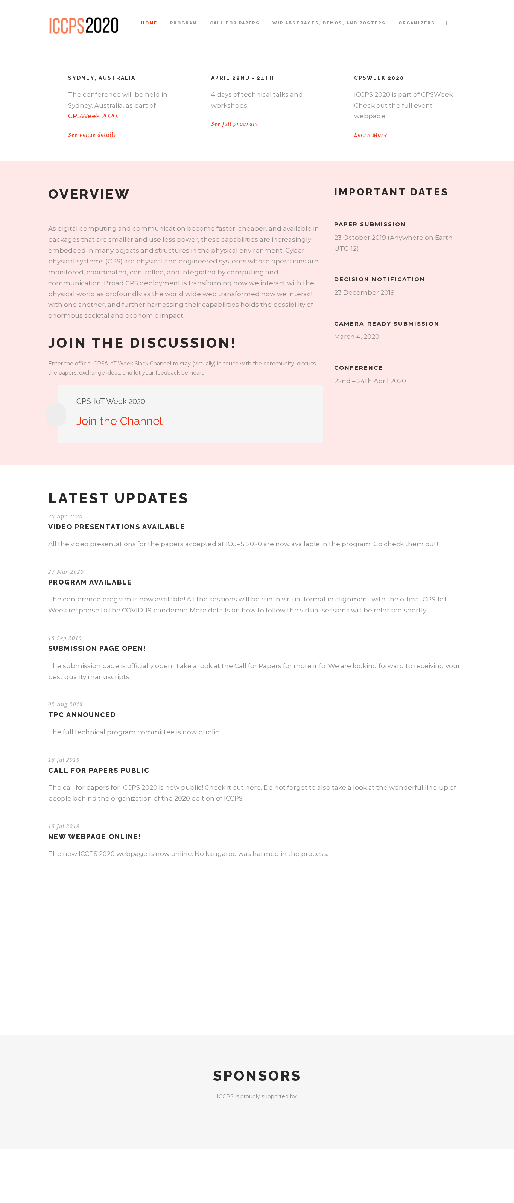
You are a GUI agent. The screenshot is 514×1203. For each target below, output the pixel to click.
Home (149, 23)
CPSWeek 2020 (92, 116)
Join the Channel (119, 421)
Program (183, 23)
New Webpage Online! (95, 837)
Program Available (90, 582)
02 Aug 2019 (65, 704)
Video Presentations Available (116, 527)
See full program (234, 124)
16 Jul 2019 (64, 760)
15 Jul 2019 (64, 826)
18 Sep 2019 (65, 638)
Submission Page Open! (97, 648)
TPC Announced (82, 715)
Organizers (416, 23)
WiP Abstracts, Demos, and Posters (329, 23)
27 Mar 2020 (66, 572)
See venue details (92, 135)
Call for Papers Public (99, 770)
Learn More (370, 135)
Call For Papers (235, 23)
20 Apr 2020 (65, 516)
